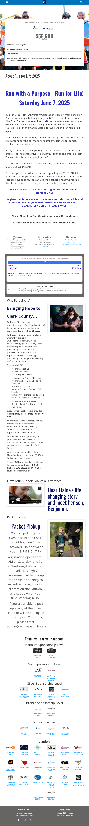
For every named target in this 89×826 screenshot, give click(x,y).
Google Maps (44, 246)
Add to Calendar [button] (17, 248)
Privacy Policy (69, 815)
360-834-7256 (71, 242)
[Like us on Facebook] (18, 819)
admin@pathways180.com (24, 813)
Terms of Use (60, 815)
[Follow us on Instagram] (24, 819)
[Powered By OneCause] (65, 809)
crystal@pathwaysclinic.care (71, 244)
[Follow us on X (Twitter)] (31, 819)
